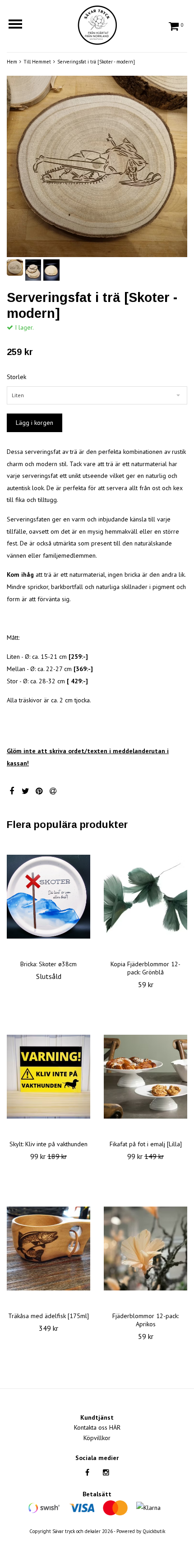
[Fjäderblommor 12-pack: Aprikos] (145, 1248)
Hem (12, 61)
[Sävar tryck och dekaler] (97, 23)
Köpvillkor (97, 1438)
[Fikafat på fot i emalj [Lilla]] (145, 1077)
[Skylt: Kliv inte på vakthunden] (48, 1077)
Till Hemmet (37, 61)
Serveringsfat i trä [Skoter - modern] (96, 61)
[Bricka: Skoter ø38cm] (48, 897)
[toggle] (20, 25)
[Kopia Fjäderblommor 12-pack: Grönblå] (145, 897)
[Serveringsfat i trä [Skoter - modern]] (97, 166)
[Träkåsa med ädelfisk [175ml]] (48, 1248)
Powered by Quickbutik (140, 1531)
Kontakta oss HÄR (97, 1427)
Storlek (16, 377)
